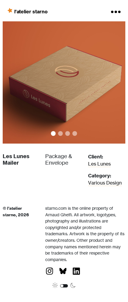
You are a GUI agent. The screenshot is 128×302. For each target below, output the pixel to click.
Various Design (105, 183)
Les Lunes (99, 164)
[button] (33, 82)
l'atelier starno (31, 11)
